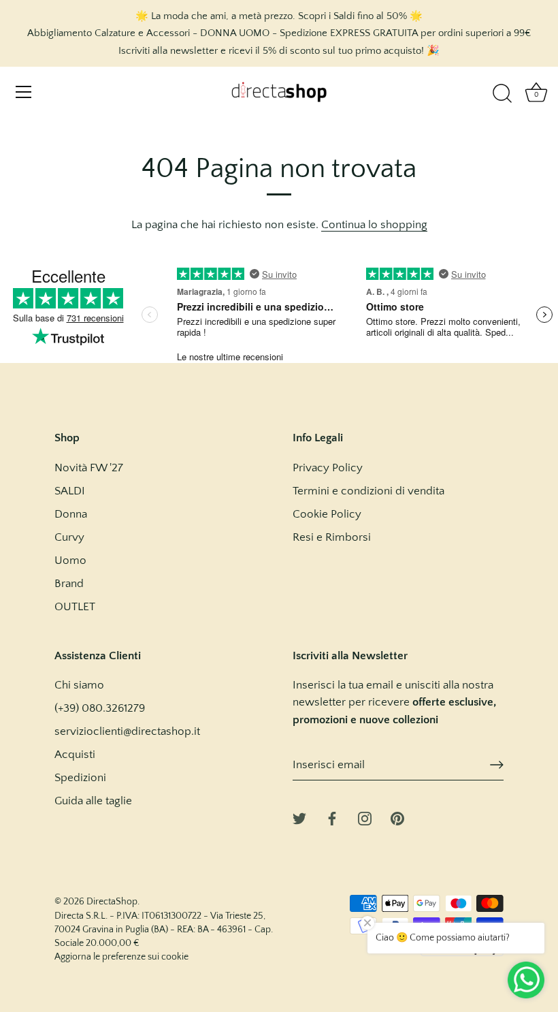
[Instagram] (365, 818)
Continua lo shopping (374, 225)
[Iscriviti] (497, 765)
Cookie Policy (327, 514)
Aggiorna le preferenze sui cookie (121, 956)
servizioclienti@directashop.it (127, 731)
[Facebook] (332, 818)
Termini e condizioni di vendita (368, 491)
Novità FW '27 (88, 468)
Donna (70, 514)
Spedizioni (80, 778)
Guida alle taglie (93, 801)
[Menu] (24, 92)
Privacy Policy (328, 468)
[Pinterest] (397, 818)
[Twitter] (299, 818)
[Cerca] (502, 94)
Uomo (70, 560)
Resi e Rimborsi (332, 537)
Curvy (69, 537)
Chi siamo (79, 685)
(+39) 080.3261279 (99, 708)
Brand (69, 584)
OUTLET (74, 607)
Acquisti (74, 754)
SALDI (69, 491)
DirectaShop (111, 901)
